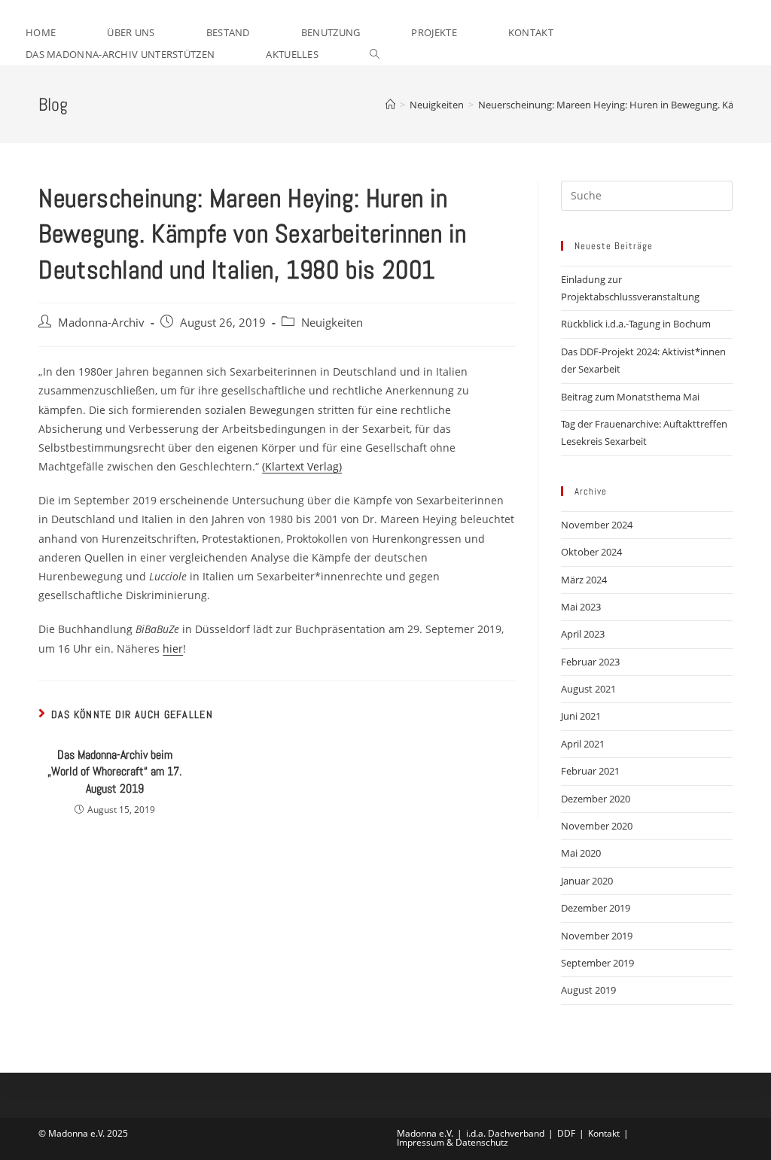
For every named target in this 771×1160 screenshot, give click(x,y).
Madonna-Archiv (101, 322)
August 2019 (588, 990)
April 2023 (583, 634)
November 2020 (596, 826)
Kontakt (604, 1133)
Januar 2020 (587, 881)
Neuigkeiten (332, 322)
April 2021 (583, 743)
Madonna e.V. (425, 1133)
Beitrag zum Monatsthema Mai (630, 396)
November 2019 (596, 935)
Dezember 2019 (595, 908)
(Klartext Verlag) (302, 466)
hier (173, 648)
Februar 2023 (590, 661)
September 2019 (597, 963)
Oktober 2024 (591, 552)
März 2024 (584, 579)
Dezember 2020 (595, 798)
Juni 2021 (581, 716)
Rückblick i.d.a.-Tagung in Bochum (636, 323)
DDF (566, 1133)
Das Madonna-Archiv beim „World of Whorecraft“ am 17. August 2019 (114, 771)
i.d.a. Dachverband (505, 1133)
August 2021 (588, 689)
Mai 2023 (581, 606)
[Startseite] (390, 104)
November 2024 (596, 524)
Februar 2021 (590, 771)
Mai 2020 (581, 853)
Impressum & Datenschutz (452, 1142)
